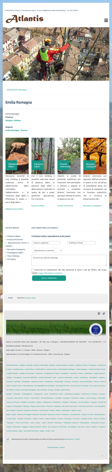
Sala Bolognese (28, 386)
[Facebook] (99, 313)
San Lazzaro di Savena (97, 386)
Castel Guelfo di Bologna (66, 369)
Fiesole (41, 418)
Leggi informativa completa (50, 273)
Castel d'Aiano (29, 369)
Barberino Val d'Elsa (39, 414)
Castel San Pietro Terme (97, 369)
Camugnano (93, 365)
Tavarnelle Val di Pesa (31, 431)
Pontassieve (17, 427)
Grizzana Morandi (45, 377)
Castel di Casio (51, 369)
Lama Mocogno (91, 398)
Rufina (44, 427)
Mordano (75, 381)
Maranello (101, 398)
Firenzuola (67, 418)
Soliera (58, 410)
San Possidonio (100, 406)
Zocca (79, 410)
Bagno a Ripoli (11, 414)
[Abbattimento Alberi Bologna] (24, 19)
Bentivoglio (44, 365)
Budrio (72, 365)
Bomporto (17, 394)
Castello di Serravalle (26, 373)
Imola (54, 377)
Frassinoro (74, 398)
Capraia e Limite (87, 414)
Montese (65, 402)
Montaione (58, 422)
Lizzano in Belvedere (65, 377)
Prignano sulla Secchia (37, 406)
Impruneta (10, 422)
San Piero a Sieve (84, 427)
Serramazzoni (43, 410)
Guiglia (82, 398)
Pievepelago (17, 406)
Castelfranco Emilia (56, 394)
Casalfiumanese (18, 369)
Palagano (94, 402)
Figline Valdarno (50, 418)
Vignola (73, 410)
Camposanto (38, 394)
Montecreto (47, 402)
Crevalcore (73, 373)
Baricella (29, 365)
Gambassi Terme (86, 418)
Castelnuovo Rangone (72, 394)
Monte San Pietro (37, 381)
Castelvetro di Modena (89, 394)
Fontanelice (88, 373)
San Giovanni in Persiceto (79, 386)
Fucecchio (76, 418)
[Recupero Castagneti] (95, 156)
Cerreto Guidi (11, 418)
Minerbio (10, 381)
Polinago (26, 406)
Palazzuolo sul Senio (98, 422)
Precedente (96, 298)
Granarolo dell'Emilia (30, 377)
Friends (77, 439)
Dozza (81, 373)
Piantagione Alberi (15, 253)
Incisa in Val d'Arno (22, 422)
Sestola (52, 410)
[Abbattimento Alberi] (17, 156)
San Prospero (11, 410)
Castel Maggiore (81, 369)
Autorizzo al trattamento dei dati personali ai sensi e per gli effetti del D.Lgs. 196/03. (69, 271)
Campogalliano (27, 394)
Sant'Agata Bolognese (28, 390)
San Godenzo (72, 427)
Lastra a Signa (35, 422)
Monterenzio (49, 381)
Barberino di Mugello (24, 414)
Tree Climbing (13, 256)
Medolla (23, 402)
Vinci (53, 431)
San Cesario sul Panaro (70, 406)
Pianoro (96, 381)
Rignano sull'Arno (35, 427)
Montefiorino (56, 402)
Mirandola (31, 402)
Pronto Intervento (65, 206)
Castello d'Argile (12, 373)
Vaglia (42, 431)
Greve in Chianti (99, 418)
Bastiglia (9, 394)
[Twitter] (104, 313)
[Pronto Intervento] (69, 156)
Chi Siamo (11, 259)
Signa (20, 431)
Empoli (35, 418)
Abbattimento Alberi (14, 209)
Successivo (100, 298)
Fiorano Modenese (47, 398)
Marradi (50, 422)
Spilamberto (66, 410)
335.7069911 (74, 10)
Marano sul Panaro (13, 402)
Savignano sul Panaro (31, 410)
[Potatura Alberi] (43, 156)
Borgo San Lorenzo (54, 414)
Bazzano (36, 365)
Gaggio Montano (99, 373)
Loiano (76, 377)
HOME (9, 90)
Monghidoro (26, 381)
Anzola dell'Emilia (12, 365)
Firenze (60, 418)
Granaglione (18, 377)
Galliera (9, 377)
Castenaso (39, 373)
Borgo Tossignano (62, 365)
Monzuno (68, 381)
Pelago (9, 427)
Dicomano (28, 418)
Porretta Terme (16, 386)
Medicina (102, 377)
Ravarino (50, 406)
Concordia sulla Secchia (15, 398)
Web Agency (69, 439)
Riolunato (57, 406)
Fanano (26, 398)
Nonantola (73, 402)
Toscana (24, 130)
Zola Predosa (65, 390)
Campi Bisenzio (75, 414)
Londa (44, 422)
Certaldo (20, 418)
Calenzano (65, 414)
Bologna (9, 120)
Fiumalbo (58, 398)
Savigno (50, 390)
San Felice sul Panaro (86, 406)
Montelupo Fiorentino (70, 422)
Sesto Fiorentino (12, 431)
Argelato (22, 365)
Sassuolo (20, 410)
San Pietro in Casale (13, 390)
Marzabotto (93, 377)
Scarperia (102, 427)
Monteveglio (59, 381)
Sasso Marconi (42, 390)
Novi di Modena (83, 402)
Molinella (17, 381)
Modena (17, 120)
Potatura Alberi (38, 206)
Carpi (46, 394)
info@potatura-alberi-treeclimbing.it (54, 10)
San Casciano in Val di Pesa (57, 427)
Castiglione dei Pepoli (51, 373)
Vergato (57, 390)
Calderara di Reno (81, 365)
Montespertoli (84, 422)
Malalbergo (84, 377)
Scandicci (94, 427)
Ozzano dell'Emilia (86, 381)
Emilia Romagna (20, 90)
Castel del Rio (40, 369)
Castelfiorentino (99, 414)
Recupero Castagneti (92, 206)
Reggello (25, 427)
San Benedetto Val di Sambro (44, 386)
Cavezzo (102, 394)
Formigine (66, 398)
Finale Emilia (35, 398)
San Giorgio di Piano (63, 386)
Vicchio (47, 431)
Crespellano (64, 373)
